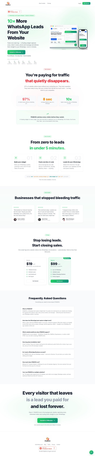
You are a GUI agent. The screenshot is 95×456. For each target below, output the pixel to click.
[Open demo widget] (91, 452)
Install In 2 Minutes (15, 52)
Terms (49, 444)
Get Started (86, 3)
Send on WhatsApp (71, 41)
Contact (58, 444)
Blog (45, 444)
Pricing (49, 3)
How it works (42, 3)
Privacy (53, 444)
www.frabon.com (39, 444)
